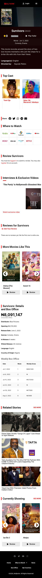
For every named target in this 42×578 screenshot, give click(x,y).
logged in (13, 161)
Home (9, 563)
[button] (36, 3)
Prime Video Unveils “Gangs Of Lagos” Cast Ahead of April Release (21, 434)
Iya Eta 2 (6, 538)
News (33, 563)
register (3, 163)
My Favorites (26, 568)
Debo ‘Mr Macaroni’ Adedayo (31, 101)
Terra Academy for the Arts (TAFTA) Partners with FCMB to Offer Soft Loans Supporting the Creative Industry (21, 462)
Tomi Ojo (7, 100)
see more (37, 499)
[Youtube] (23, 556)
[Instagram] (27, 556)
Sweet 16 (26, 286)
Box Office (14, 568)
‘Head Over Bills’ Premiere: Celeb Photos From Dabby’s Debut (19, 489)
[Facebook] (15, 556)
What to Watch (20, 563)
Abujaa (26, 538)
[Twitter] (19, 556)
